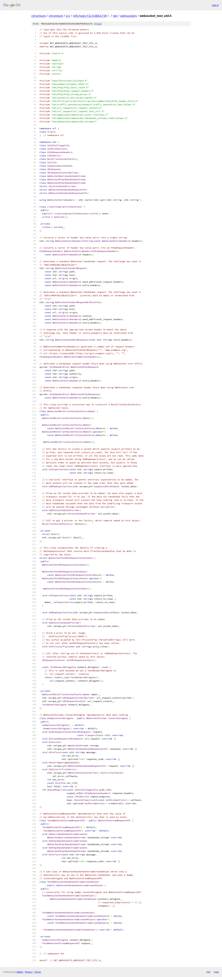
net (115, 16)
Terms (37, 971)
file (98, 23)
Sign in (215, 5)
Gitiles (19, 971)
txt (208, 971)
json (216, 971)
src (68, 16)
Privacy (28, 971)
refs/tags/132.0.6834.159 (90, 16)
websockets (128, 16)
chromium (38, 16)
